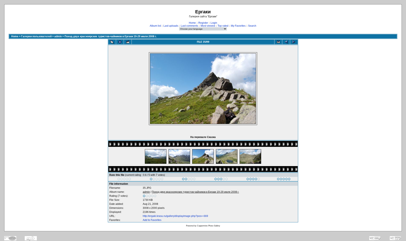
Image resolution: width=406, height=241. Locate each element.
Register (203, 22)
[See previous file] (286, 42)
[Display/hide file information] (120, 42)
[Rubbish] (124, 179)
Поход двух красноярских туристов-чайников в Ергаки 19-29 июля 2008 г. (110, 36)
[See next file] (294, 42)
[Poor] (156, 179)
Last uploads (170, 25)
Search (252, 25)
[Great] (284, 179)
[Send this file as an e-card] (278, 42)
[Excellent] (253, 179)
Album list (155, 25)
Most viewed (208, 25)
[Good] (221, 179)
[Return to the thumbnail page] (112, 42)
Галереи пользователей (36, 36)
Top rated (223, 25)
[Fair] (189, 179)
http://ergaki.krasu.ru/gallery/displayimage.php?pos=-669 (175, 216)
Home (192, 22)
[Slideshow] (128, 42)
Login (214, 22)
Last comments (189, 25)
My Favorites (238, 25)
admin (58, 36)
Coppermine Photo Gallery (208, 226)
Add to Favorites (152, 220)
